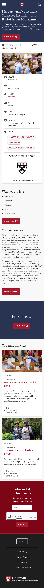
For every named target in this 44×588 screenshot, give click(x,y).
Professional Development (21, 148)
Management (28, 137)
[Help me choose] (15, 48)
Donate (22, 541)
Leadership (14, 137)
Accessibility (22, 552)
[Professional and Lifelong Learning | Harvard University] (22, 4)
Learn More (9, 37)
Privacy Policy (22, 557)
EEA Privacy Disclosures (22, 568)
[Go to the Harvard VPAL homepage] (22, 579)
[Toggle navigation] (4, 4)
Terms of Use (22, 562)
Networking (14, 142)
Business (11, 97)
